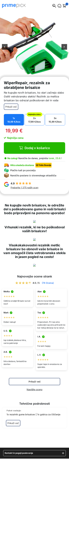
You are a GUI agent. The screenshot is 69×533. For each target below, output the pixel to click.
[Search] (54, 6)
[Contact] (59, 6)
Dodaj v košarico (37, 148)
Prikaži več (11, 106)
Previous (5, 47)
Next (64, 47)
